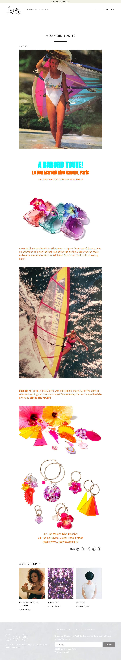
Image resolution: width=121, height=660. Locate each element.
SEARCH (79, 629)
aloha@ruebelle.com (13, 647)
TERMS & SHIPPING (63, 629)
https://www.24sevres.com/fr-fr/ (60, 541)
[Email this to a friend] (99, 549)
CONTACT (90, 629)
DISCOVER (46, 10)
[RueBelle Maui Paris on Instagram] (17, 637)
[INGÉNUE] (89, 583)
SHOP (31, 10)
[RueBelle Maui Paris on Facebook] (9, 637)
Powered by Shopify (62, 652)
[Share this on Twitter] (78, 549)
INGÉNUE (80, 602)
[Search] (107, 10)
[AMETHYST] (60, 583)
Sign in (99, 10)
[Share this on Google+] (94, 549)
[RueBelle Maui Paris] (14, 11)
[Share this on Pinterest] (88, 549)
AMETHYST (53, 602)
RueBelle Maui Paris (68, 649)
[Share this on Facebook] (83, 549)
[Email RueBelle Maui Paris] (25, 637)
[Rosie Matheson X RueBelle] (32, 583)
